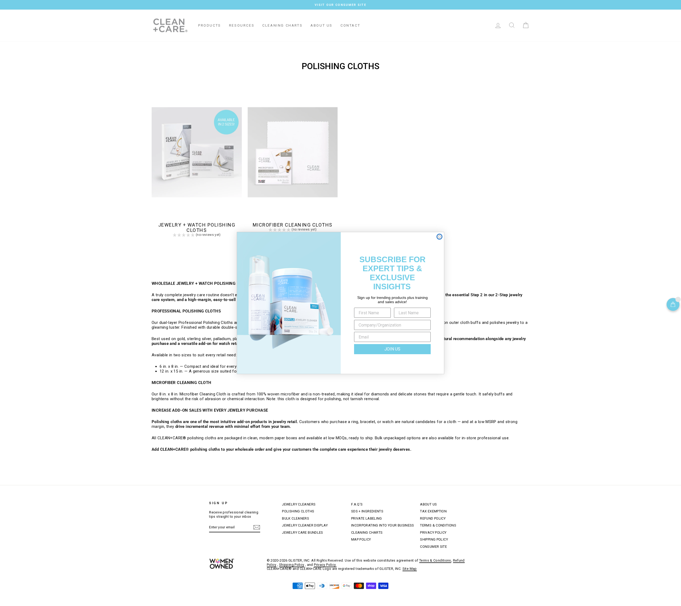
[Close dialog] (439, 236)
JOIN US (392, 349)
